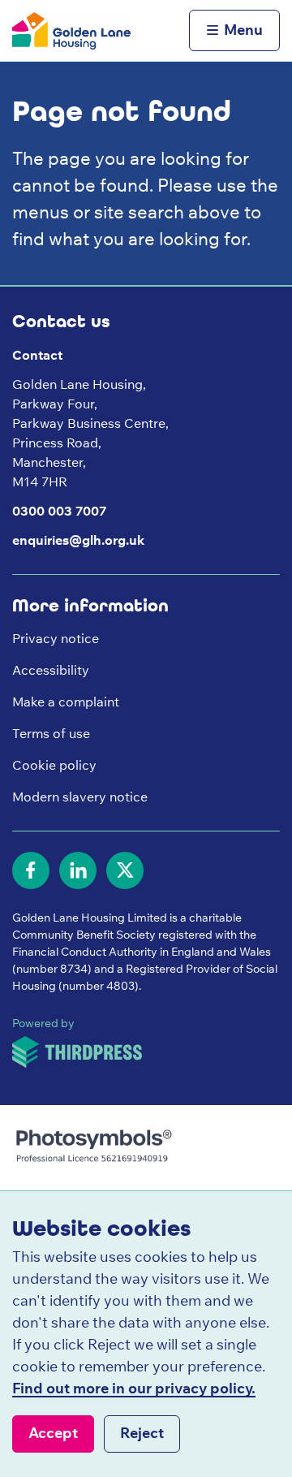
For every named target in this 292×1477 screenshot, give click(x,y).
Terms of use (51, 733)
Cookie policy (54, 764)
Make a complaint (65, 701)
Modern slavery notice (80, 796)
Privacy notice (55, 638)
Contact (37, 354)
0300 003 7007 (59, 510)
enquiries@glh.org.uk (78, 539)
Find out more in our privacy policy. (134, 1388)
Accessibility (50, 669)
